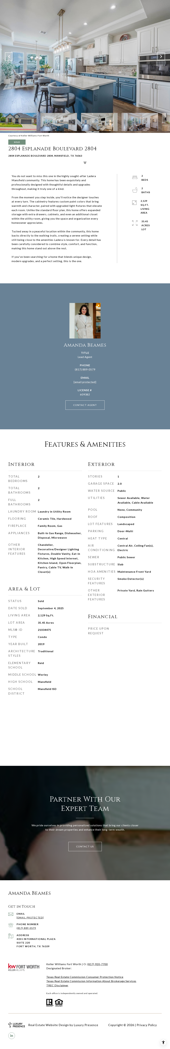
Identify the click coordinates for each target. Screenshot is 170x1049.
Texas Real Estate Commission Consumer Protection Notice (84, 976)
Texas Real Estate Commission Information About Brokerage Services (91, 981)
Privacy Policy (147, 1025)
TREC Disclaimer (57, 985)
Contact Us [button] (85, 846)
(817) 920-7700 (97, 964)
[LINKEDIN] (11, 1035)
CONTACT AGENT (85, 405)
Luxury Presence (86, 1025)
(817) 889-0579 (85, 369)
